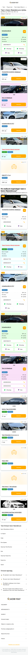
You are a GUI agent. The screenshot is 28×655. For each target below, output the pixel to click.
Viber (8, 53)
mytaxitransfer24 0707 (8, 123)
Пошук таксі (9, 7)
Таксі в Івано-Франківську (20, 7)
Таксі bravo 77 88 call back (9, 486)
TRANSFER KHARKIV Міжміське (11, 72)
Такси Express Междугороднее (11, 149)
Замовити (18, 78)
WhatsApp (8, 48)
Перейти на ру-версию (14, 644)
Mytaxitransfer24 (6, 31)
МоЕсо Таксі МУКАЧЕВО (9, 409)
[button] (26, 89)
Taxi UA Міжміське (7, 98)
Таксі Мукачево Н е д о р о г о (10, 435)
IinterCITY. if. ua (6, 175)
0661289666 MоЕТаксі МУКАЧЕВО (12, 512)
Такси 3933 (5, 461)
